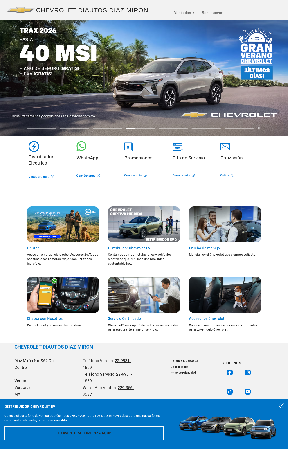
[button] (95, 169)
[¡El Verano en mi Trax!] (144, 78)
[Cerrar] (281, 405)
